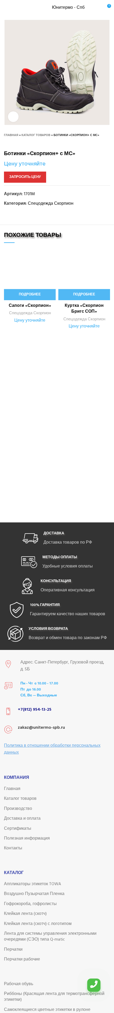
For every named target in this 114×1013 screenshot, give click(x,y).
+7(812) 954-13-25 (34, 709)
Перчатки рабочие (22, 959)
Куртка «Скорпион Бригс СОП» (84, 308)
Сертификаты (17, 829)
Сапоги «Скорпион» (30, 305)
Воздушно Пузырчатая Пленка (34, 894)
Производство (18, 809)
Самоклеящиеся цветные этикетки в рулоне (47, 1010)
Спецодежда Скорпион (50, 203)
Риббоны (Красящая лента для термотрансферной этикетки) (54, 997)
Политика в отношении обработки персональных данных (52, 749)
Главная (11, 135)
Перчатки (13, 950)
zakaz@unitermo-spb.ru (41, 727)
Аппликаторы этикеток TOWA (32, 884)
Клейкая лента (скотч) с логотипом (38, 924)
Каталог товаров (35, 135)
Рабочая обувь (18, 984)
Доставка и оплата (22, 819)
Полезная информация (27, 838)
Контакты (13, 848)
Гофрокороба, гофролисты (30, 904)
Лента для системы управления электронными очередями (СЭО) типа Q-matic (50, 937)
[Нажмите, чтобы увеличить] (13, 116)
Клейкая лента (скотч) (25, 914)
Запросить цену (25, 177)
